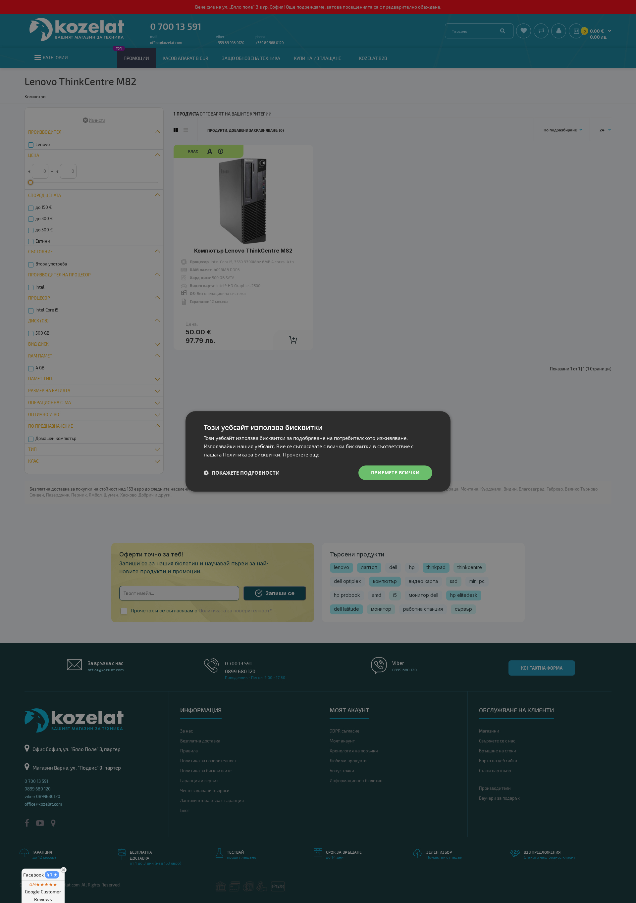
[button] (242, 473)
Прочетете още (301, 454)
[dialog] (318, 451)
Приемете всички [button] (395, 472)
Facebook (40, 875)
